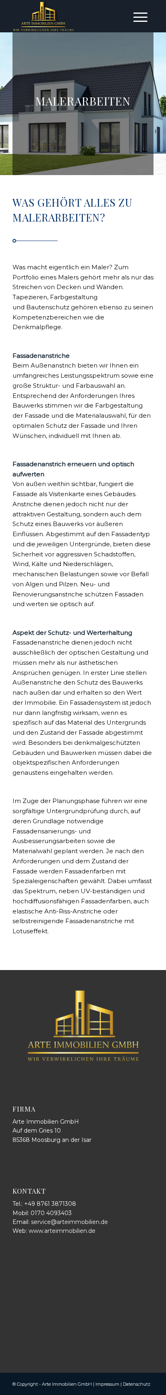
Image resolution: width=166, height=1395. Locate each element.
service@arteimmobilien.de (69, 1222)
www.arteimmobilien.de (62, 1230)
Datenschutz (136, 1384)
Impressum (107, 1384)
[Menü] (140, 16)
